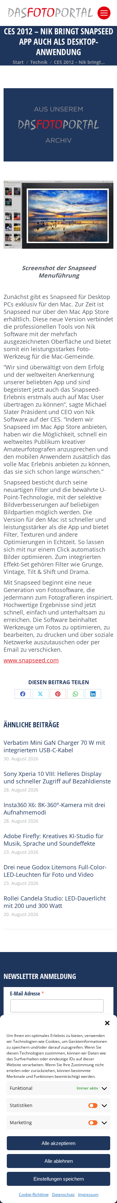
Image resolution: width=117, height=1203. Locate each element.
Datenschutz (63, 1194)
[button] (107, 1023)
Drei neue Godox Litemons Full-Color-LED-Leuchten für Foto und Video (55, 871)
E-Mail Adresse (27, 993)
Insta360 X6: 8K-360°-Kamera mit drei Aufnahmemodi (54, 808)
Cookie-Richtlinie (34, 1194)
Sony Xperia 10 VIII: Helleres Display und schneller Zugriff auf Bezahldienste (57, 777)
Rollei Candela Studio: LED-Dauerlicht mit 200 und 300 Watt (55, 902)
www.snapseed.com (31, 660)
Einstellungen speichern (58, 1179)
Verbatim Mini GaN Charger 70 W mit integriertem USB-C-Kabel (54, 746)
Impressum (88, 1194)
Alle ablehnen (59, 1161)
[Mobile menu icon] (104, 12)
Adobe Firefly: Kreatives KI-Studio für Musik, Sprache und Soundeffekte (53, 839)
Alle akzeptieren (58, 1143)
